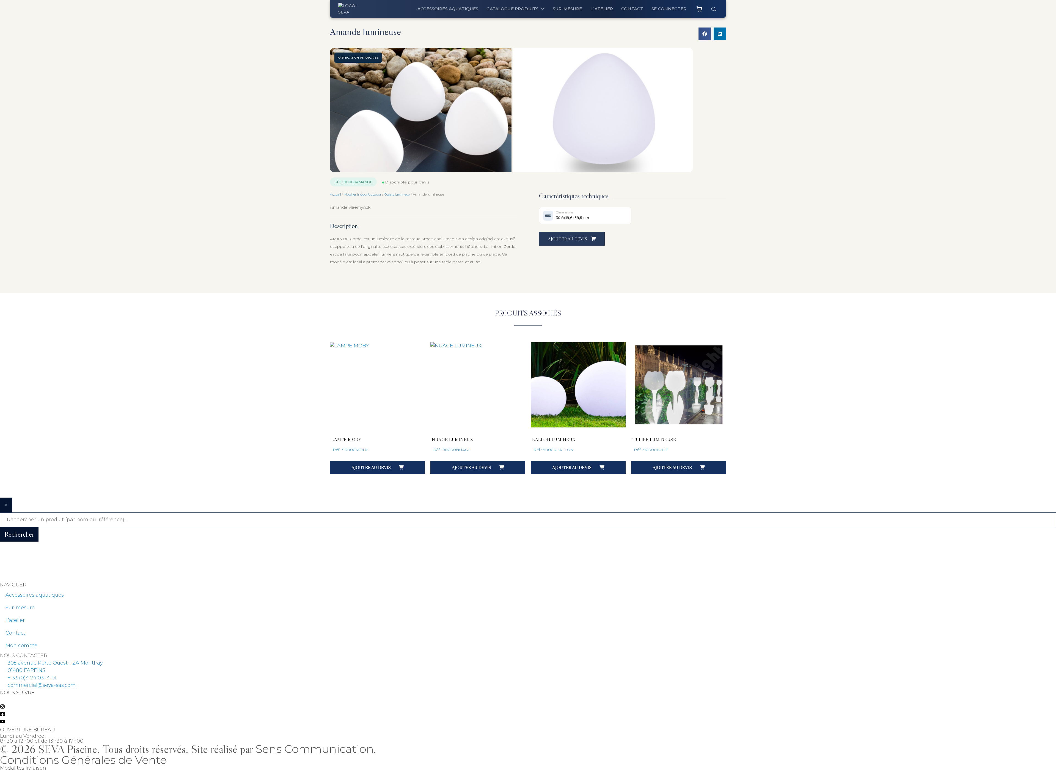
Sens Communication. (315, 749)
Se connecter (668, 8)
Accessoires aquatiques (447, 8)
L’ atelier (601, 8)
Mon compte (21, 646)
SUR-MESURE (567, 8)
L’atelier (15, 620)
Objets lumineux (397, 194)
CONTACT (632, 8)
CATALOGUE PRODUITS (512, 8)
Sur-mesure (20, 608)
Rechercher (19, 534)
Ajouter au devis (568, 239)
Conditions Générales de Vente (83, 760)
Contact (15, 633)
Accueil (335, 194)
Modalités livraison (23, 768)
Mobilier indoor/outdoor (362, 194)
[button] (704, 34)
